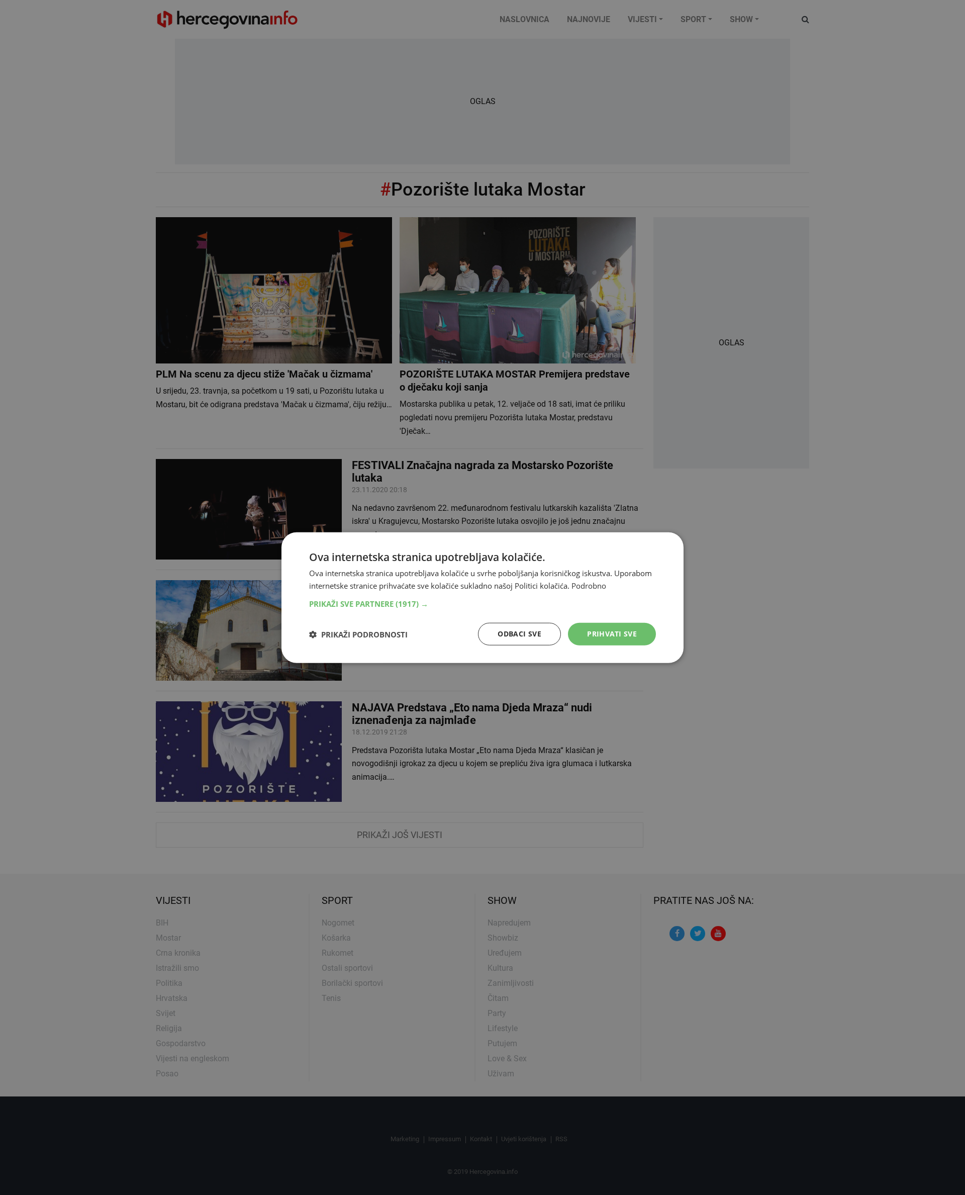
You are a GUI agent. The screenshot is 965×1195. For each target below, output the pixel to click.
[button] (482, 603)
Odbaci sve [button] (519, 633)
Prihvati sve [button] (612, 633)
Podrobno (588, 585)
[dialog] (482, 597)
